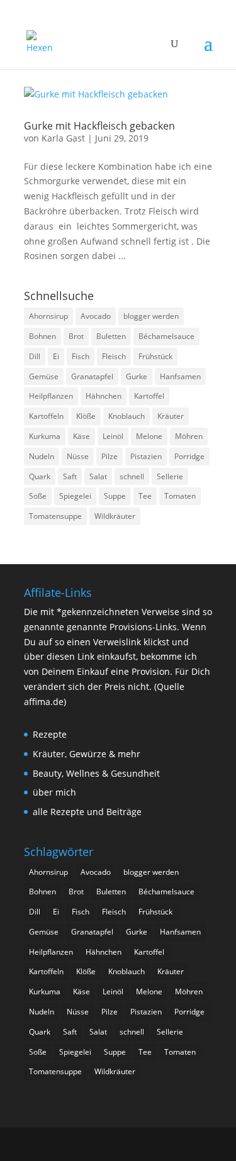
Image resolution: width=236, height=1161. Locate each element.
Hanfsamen (180, 376)
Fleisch (114, 356)
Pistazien (146, 456)
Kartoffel (149, 396)
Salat (98, 476)
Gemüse (44, 376)
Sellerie (170, 476)
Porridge (189, 456)
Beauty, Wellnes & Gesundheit (96, 773)
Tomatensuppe (55, 516)
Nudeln (41, 456)
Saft (70, 476)
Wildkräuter (114, 516)
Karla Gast (63, 138)
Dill (34, 356)
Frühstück (155, 356)
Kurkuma (44, 436)
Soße (38, 496)
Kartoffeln (46, 416)
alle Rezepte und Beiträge (87, 812)
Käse (81, 436)
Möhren (189, 436)
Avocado (96, 316)
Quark (39, 476)
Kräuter (170, 416)
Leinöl (113, 436)
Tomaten (180, 496)
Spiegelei (75, 496)
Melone (149, 436)
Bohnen (42, 336)
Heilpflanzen (51, 396)
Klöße (86, 416)
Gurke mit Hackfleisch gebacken (99, 126)
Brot (76, 336)
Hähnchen (103, 396)
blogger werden (151, 316)
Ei (56, 356)
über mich (54, 792)
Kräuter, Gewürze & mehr (86, 754)
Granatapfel (92, 376)
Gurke (136, 376)
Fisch (80, 356)
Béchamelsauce (166, 336)
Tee (145, 496)
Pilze (109, 456)
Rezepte (50, 734)
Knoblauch (126, 416)
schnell (132, 476)
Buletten (111, 336)
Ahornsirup (48, 316)
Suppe (115, 496)
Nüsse (78, 456)
